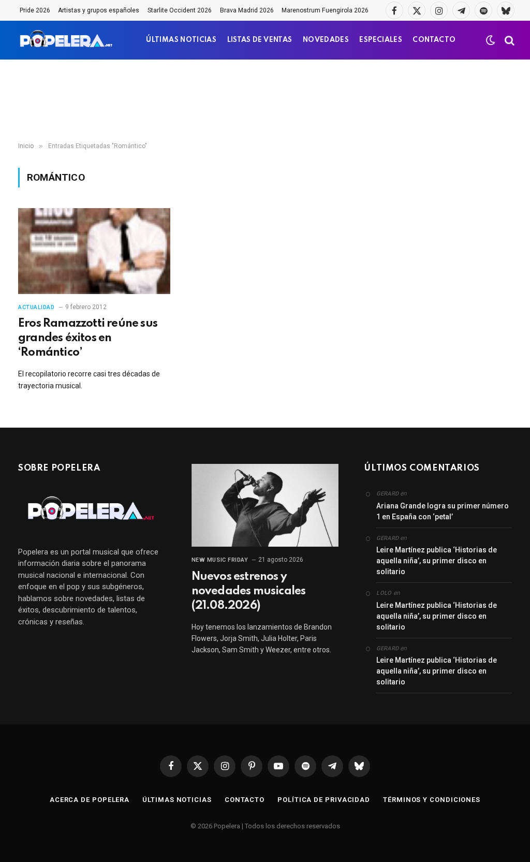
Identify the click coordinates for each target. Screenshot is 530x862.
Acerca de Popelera (89, 799)
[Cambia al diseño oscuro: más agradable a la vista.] (490, 40)
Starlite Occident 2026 (180, 10)
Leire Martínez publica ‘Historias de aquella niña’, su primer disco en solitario (436, 561)
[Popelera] (67, 40)
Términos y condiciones (431, 799)
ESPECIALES (380, 40)
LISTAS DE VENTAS (259, 40)
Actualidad (36, 307)
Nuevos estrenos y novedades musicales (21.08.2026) (249, 591)
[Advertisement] (265, 101)
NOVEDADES (326, 40)
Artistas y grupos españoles (98, 10)
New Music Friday (220, 560)
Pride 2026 (35, 10)
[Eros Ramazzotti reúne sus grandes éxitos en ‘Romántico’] (94, 251)
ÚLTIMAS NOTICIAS (181, 40)
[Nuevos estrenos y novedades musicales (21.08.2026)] (265, 505)
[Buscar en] (508, 40)
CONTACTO (434, 40)
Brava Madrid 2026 (247, 10)
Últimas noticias (177, 799)
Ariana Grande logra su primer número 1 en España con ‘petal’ (442, 511)
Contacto (244, 799)
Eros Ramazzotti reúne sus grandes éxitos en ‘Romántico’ (87, 338)
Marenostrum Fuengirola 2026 (325, 10)
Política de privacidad (323, 799)
